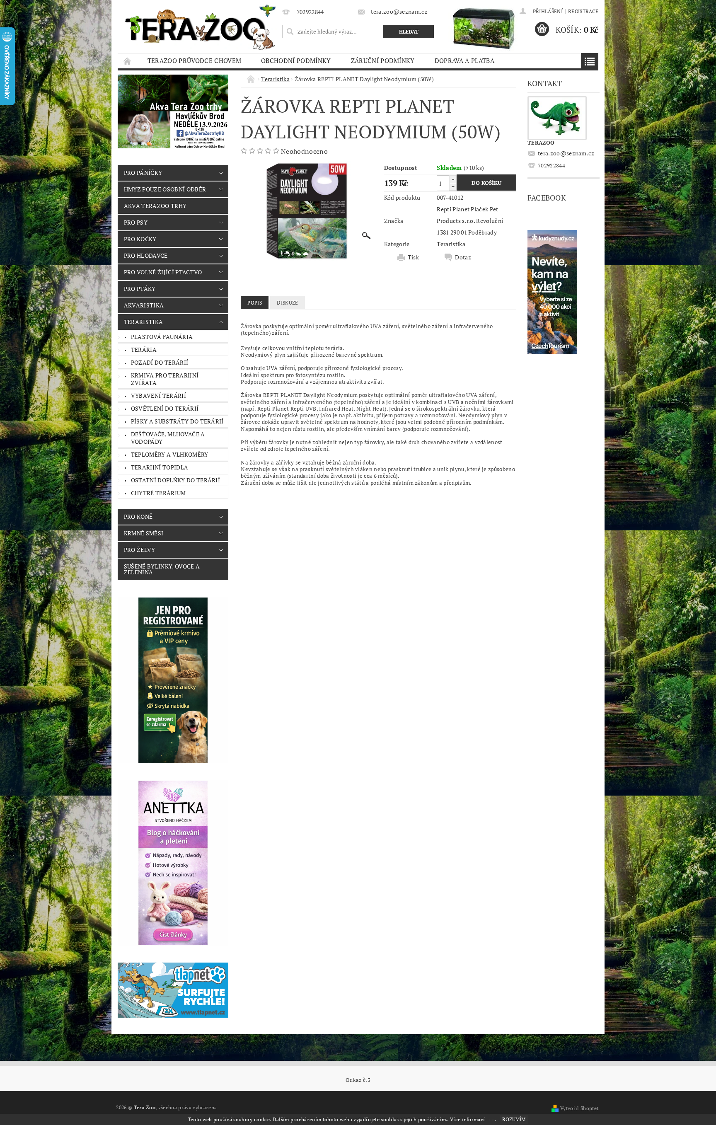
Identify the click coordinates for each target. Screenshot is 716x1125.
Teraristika (143, 322)
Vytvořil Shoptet (579, 1108)
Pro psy (136, 222)
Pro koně (138, 516)
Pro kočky (140, 239)
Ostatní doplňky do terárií (175, 480)
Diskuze (287, 303)
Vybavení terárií (158, 395)
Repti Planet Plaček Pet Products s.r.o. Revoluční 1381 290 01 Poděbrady (470, 220)
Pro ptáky (140, 289)
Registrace (583, 11)
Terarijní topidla (159, 467)
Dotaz (463, 257)
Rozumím (513, 1119)
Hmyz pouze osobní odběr (165, 189)
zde (490, 1119)
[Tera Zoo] (201, 27)
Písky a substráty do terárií (177, 421)
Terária (144, 349)
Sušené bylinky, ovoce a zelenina (162, 569)
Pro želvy (139, 550)
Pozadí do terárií (159, 362)
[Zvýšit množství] (453, 179)
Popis (254, 303)
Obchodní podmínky (296, 60)
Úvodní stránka (128, 60)
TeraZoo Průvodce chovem (194, 60)
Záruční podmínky (383, 60)
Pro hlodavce (146, 255)
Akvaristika (144, 305)
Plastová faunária (162, 337)
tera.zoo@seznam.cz (566, 153)
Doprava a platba (464, 60)
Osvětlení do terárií (164, 408)
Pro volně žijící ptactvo (163, 272)
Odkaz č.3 (358, 1080)
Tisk (413, 257)
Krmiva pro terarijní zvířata (164, 379)
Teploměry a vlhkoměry (169, 454)
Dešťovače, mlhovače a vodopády (168, 437)
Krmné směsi (144, 533)
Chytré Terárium (158, 493)
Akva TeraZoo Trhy (155, 206)
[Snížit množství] (453, 187)
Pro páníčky (143, 173)
